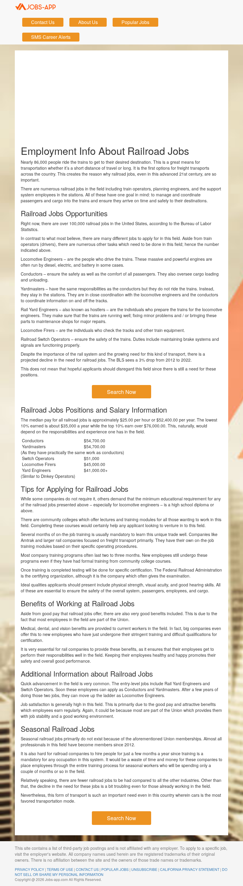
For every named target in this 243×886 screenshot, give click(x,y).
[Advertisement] (121, 94)
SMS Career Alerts (51, 37)
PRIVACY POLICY (29, 869)
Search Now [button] (121, 391)
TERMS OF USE (60, 869)
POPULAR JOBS (115, 869)
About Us (88, 22)
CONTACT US (87, 869)
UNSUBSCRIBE (144, 869)
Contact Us (43, 22)
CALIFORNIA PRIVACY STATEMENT (189, 869)
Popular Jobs (135, 22)
